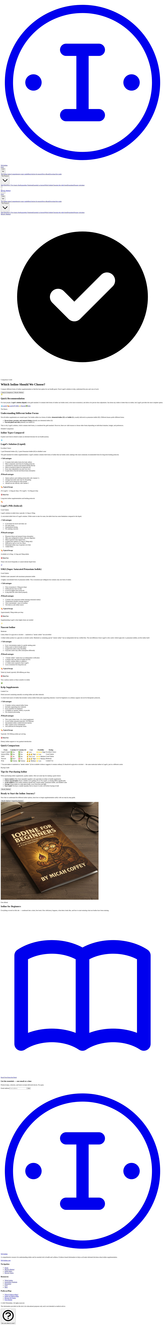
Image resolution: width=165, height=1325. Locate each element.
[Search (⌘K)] (1, 187)
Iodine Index (8, 1271)
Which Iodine (55, 212)
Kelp (28, 406)
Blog (35, 201)
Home (6, 1268)
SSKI (16, 406)
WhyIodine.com (6, 1260)
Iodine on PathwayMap (12, 1296)
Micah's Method (6, 190)
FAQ (2, 167)
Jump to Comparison (7, 392)
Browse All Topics (10, 1298)
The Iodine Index (14, 201)
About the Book (12, 1077)
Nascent (22, 406)
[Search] (1, 193)
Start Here (10, 212)
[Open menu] (4, 193)
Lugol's (4, 406)
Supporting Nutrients (32, 212)
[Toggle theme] (1, 189)
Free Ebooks (8, 1300)
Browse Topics (9, 1273)
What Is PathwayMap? (11, 1294)
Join (29, 1088)
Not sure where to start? (8, 1323)
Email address (5, 1088)
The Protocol (5, 176)
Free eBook (52, 201)
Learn (3, 169)
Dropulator (76, 212)
